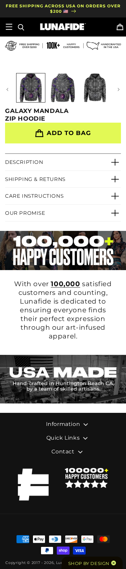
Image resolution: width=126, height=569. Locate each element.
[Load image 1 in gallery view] (30, 87)
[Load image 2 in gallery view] (62, 87)
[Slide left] (7, 89)
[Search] (20, 26)
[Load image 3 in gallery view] (95, 87)
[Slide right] (118, 89)
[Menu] (9, 26)
